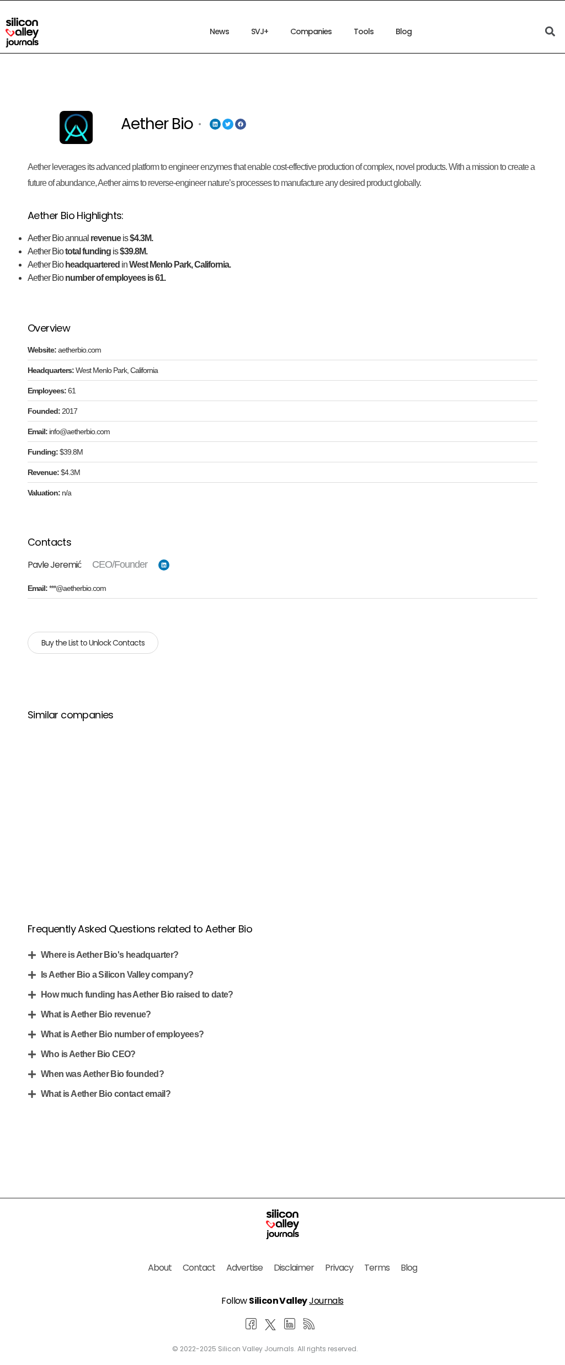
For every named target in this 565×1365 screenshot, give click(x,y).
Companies (311, 31)
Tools (364, 31)
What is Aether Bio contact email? (105, 1094)
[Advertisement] (282, 808)
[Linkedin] (215, 124)
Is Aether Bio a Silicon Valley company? (117, 974)
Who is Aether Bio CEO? (88, 1054)
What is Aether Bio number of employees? (122, 1034)
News (219, 31)
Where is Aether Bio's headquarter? (110, 954)
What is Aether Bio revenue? (96, 1014)
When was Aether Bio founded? (102, 1074)
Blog (404, 31)
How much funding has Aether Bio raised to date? (137, 994)
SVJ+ (259, 31)
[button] (282, 955)
